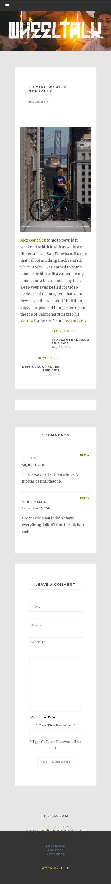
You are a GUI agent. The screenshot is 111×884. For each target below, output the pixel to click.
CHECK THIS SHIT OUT (55, 826)
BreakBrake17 (74, 321)
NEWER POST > (49, 358)
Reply (85, 455)
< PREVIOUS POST (64, 331)
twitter (55, 850)
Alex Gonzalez (33, 240)
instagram (55, 854)
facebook (55, 846)
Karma (26, 321)
